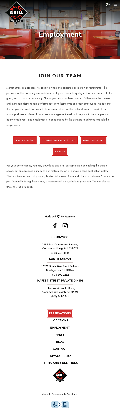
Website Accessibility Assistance (60, 394)
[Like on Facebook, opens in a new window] (55, 227)
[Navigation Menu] (115, 4)
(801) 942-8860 (60, 253)
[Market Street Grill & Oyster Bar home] (16, 12)
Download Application (58, 140)
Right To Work (93, 140)
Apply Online (25, 140)
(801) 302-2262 (60, 275)
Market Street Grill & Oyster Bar (60, 375)
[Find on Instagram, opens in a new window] (65, 227)
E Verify (60, 151)
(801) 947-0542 (60, 296)
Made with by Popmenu (38, 216)
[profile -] (108, 4)
